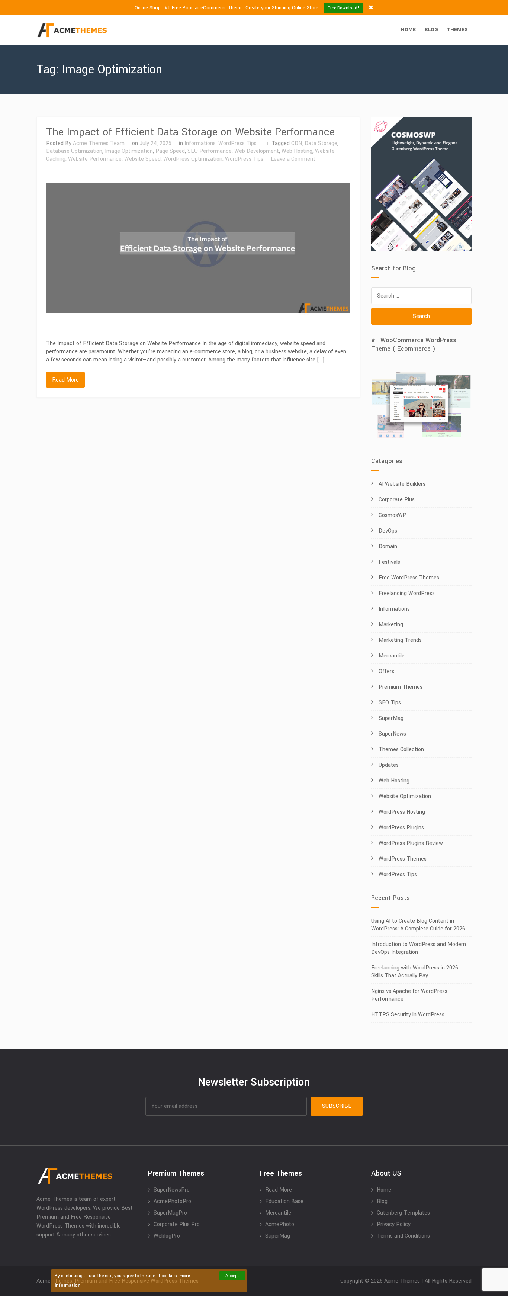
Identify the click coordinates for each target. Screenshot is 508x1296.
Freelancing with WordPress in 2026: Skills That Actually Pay (415, 972)
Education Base (284, 1201)
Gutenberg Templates (403, 1213)
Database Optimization (74, 151)
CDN (296, 143)
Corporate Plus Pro (177, 1224)
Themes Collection (401, 749)
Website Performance (95, 159)
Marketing (391, 624)
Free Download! (343, 8)
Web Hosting (297, 151)
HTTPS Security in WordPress (407, 1015)
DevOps (388, 531)
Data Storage (321, 143)
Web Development (256, 151)
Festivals (389, 562)
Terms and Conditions (403, 1236)
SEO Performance (209, 151)
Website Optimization (405, 796)
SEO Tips (390, 703)
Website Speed (142, 159)
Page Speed (170, 151)
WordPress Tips (237, 143)
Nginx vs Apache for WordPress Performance (409, 995)
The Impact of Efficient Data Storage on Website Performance (190, 132)
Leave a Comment (293, 159)
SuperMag (391, 718)
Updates (389, 765)
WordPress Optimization (192, 159)
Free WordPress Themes (409, 578)
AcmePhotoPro (172, 1201)
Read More (65, 380)
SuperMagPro (170, 1213)
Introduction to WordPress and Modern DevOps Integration (418, 948)
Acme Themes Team (99, 143)
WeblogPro (167, 1236)
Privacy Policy (394, 1224)
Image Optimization (129, 151)
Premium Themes (400, 687)
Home (408, 29)
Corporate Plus (397, 500)
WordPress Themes (403, 859)
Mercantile (392, 656)
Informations (200, 143)
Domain (388, 546)
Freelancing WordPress (407, 593)
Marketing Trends (400, 640)
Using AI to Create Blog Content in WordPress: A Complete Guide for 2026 (418, 925)
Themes (457, 29)
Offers (386, 671)
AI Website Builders (402, 484)
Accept (232, 1276)
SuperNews (392, 734)
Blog (431, 29)
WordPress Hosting (402, 812)
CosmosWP (392, 515)
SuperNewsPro (172, 1190)
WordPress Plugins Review (411, 843)
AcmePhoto (279, 1224)
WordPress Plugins (401, 828)
